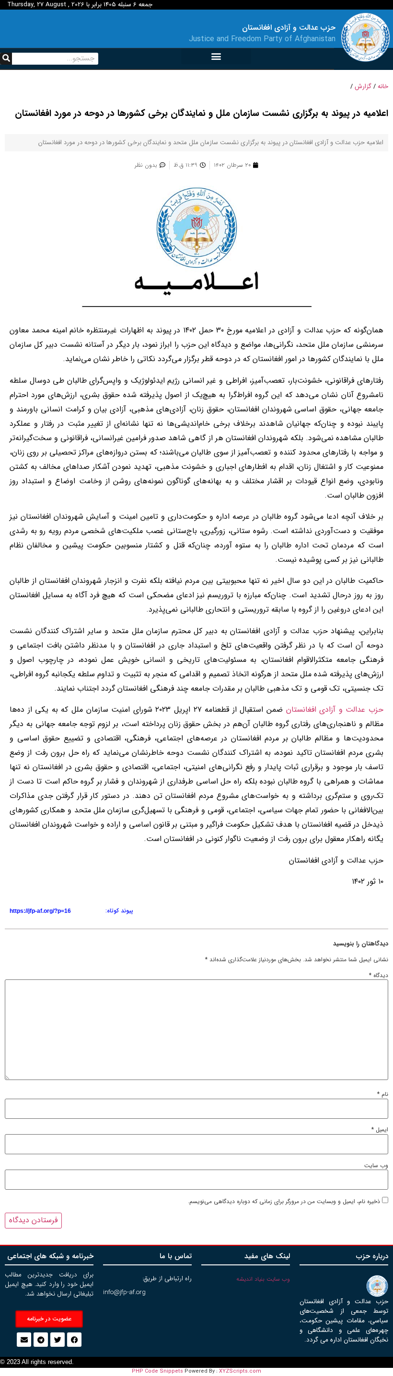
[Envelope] (24, 1339)
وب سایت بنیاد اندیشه (263, 1279)
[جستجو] (6, 59)
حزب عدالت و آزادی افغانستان (334, 710)
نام (382, 1094)
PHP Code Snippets (157, 1371)
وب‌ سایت (376, 1166)
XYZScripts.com (240, 1371)
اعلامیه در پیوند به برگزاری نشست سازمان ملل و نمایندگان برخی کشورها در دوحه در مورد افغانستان (201, 113)
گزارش (363, 86)
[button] (216, 56)
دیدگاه (378, 975)
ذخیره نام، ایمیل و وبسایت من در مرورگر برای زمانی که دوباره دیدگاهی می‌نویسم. (284, 1202)
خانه (383, 86)
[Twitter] (57, 1339)
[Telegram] (41, 1339)
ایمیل (379, 1130)
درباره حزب (372, 1256)
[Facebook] (74, 1339)
